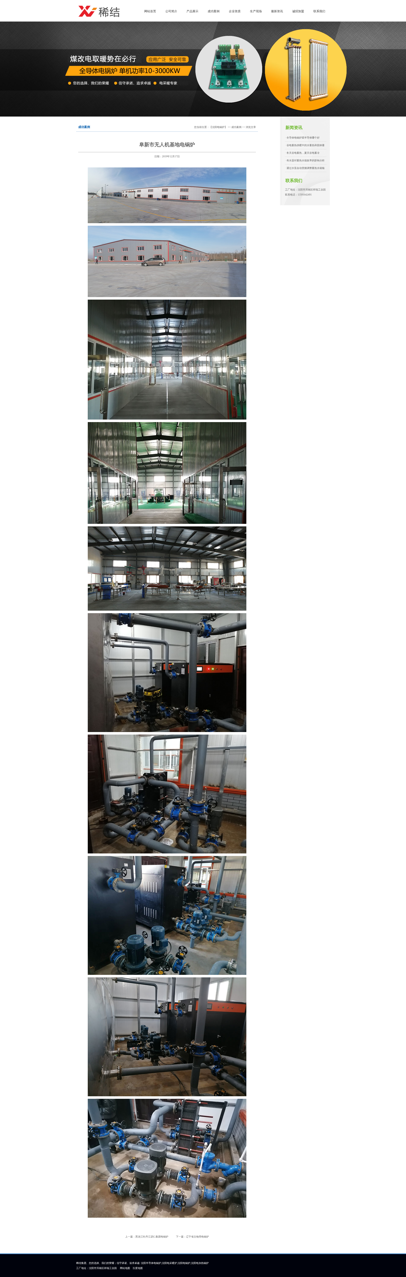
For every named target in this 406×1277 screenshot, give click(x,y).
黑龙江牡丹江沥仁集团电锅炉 (151, 1236)
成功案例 (236, 127)
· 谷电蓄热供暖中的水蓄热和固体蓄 (305, 145)
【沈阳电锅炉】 (218, 127)
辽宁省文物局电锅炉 (197, 1236)
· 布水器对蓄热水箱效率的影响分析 (305, 160)
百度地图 (138, 1268)
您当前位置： (201, 127)
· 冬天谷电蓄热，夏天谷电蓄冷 (302, 152)
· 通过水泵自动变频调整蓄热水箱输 (305, 168)
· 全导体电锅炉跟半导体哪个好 (302, 137)
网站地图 (125, 1268)
